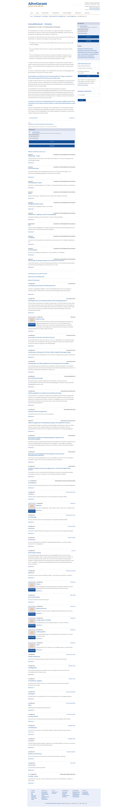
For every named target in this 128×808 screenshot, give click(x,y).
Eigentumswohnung (41, 608)
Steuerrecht (64, 793)
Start (32, 13)
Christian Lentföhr (71, 526)
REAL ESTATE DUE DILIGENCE (35, 378)
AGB (92, 2)
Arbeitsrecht (64, 792)
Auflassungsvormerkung (34, 552)
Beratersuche (54, 792)
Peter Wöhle (72, 763)
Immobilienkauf (32, 483)
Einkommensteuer (76, 792)
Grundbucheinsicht (33, 716)
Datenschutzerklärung (95, 9)
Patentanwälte (45, 799)
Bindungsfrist (31, 694)
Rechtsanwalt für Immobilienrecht (57, 16)
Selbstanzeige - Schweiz (34, 156)
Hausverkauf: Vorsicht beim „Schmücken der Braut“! (41, 337)
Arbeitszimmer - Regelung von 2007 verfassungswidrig (42, 214)
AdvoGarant (72, 503)
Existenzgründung (82, 52)
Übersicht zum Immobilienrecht (36, 276)
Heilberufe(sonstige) (82, 56)
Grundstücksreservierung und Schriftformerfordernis (41, 285)
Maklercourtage (40, 319)
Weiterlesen (31, 162)
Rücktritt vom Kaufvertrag (34, 754)
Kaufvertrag (71, 117)
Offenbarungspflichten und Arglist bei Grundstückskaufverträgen (44, 393)
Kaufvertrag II (31, 539)
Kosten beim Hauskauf (34, 597)
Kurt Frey (73, 550)
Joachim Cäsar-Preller (70, 654)
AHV (29, 225)
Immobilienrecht (65, 795)
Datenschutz (96, 2)
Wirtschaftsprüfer (45, 796)
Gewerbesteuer (76, 795)
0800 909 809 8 (94, 8)
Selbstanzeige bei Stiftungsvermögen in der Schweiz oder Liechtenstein (46, 260)
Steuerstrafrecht (76, 796)
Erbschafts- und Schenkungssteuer (76, 794)
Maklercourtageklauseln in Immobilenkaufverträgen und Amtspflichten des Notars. (49, 422)
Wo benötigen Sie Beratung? (83, 71)
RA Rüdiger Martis (71, 725)
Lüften (38, 645)
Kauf (69, 84)
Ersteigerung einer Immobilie (43, 620)
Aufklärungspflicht (41, 631)
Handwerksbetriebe (93, 54)
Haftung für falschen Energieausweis (37, 411)
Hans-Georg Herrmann (70, 492)
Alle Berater (78, 13)
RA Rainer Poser (72, 678)
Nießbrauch (31, 572)
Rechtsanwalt (45, 13)
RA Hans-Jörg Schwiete (70, 691)
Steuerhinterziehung (33, 168)
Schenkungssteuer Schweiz (35, 182)
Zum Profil (51, 146)
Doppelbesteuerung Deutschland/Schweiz (87, 50)
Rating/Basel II (90, 56)
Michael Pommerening (70, 570)
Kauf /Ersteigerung (71, 16)
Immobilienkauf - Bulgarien (35, 681)
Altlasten (38, 584)
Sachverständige (45, 794)
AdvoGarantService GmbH (54, 803)
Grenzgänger (31, 237)
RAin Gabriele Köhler (71, 714)
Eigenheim (38, 505)
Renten (30, 193)
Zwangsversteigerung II (34, 656)
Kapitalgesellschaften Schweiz (35, 204)
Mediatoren (44, 798)
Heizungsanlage (32, 517)
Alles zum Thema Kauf (33, 280)
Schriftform (31, 494)
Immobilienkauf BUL (33, 117)
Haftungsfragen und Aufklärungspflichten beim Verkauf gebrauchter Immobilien (48, 363)
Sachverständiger (67, 13)
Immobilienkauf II (32, 727)
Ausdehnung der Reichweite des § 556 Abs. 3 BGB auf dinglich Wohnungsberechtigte (49, 352)
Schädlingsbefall (32, 667)
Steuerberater (55, 13)
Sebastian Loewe (71, 665)
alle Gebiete (45, 16)
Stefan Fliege (72, 595)
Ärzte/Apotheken (91, 57)
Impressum (87, 4)
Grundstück (31, 740)
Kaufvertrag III (32, 765)
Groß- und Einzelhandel (83, 54)
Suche (37, 13)
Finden (88, 76)
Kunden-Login (93, 4)
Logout (98, 4)
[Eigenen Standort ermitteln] (98, 73)
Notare (43, 795)
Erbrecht (64, 794)
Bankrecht (64, 796)
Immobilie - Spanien (33, 776)
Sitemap (86, 2)
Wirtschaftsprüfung (82, 57)
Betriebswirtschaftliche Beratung (85, 48)
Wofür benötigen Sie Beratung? (84, 65)
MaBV (29, 705)
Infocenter (87, 13)
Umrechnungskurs (33, 250)
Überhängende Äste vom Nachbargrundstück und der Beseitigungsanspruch (47, 300)
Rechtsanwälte (45, 792)
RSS (89, 2)
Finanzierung (89, 52)
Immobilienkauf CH (82, 16)
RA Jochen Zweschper (71, 751)
